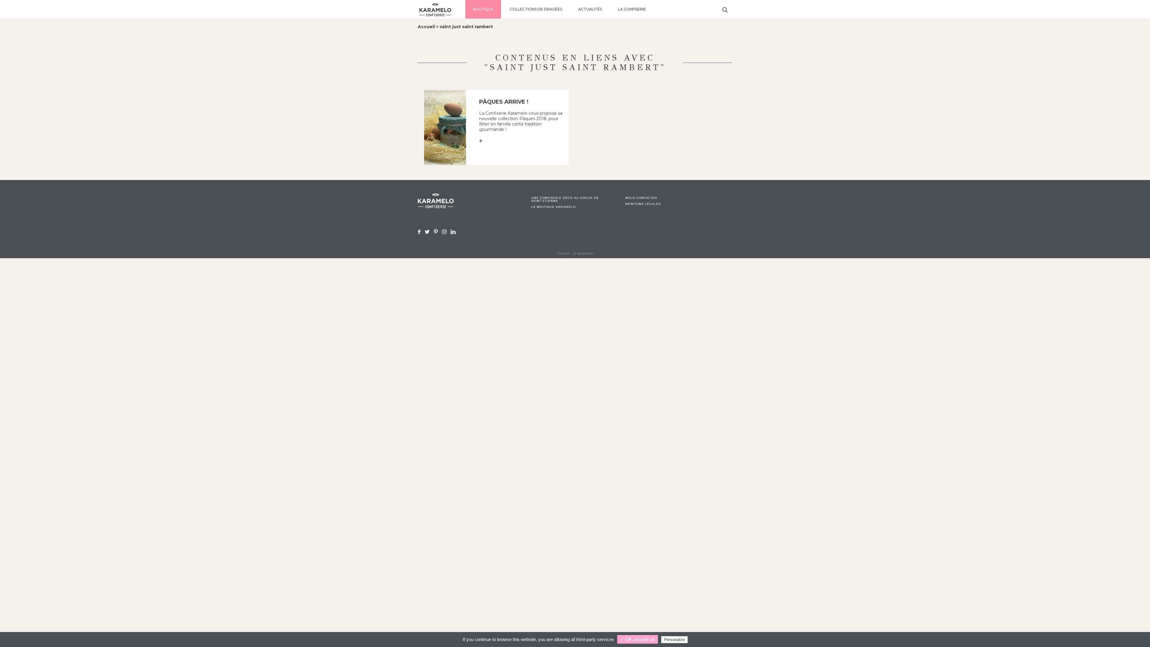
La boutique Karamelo (553, 206)
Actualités (590, 9)
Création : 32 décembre (575, 253)
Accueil (426, 26)
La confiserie (632, 9)
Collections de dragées (536, 9)
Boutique (483, 9)
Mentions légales (643, 203)
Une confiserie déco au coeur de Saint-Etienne (565, 199)
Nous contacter (641, 197)
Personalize (674, 639)
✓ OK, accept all (637, 639)
